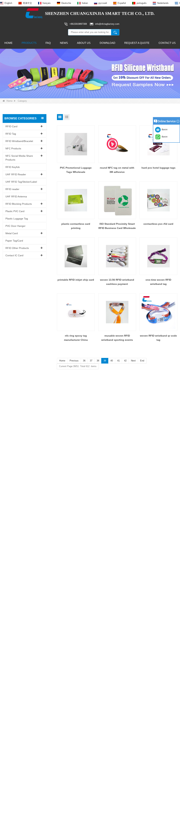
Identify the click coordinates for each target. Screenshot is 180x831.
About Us (84, 42)
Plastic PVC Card (14, 211)
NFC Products (13, 148)
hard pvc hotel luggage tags (158, 167)
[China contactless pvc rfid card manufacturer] (158, 200)
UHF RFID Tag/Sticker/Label (21, 181)
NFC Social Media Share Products (19, 157)
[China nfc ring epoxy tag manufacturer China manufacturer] (76, 312)
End (142, 360)
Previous (74, 360)
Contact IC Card (14, 255)
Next (133, 360)
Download (107, 42)
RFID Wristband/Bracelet (19, 141)
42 (125, 360)
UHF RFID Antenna (16, 196)
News (64, 42)
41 (118, 360)
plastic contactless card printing (75, 225)
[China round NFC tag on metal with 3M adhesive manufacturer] (117, 144)
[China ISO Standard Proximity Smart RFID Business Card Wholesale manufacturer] (117, 200)
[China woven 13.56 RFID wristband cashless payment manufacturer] (117, 256)
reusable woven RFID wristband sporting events (117, 337)
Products (29, 42)
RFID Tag (10, 133)
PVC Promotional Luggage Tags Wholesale (76, 169)
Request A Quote (136, 42)
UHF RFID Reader (15, 174)
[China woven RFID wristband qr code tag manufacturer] (158, 312)
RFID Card (11, 126)
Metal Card (11, 233)
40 (111, 360)
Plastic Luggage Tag (16, 218)
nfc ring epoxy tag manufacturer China (76, 337)
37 (91, 360)
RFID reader (12, 189)
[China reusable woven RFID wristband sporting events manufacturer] (117, 312)
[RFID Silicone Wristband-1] (90, 73)
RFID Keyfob (12, 167)
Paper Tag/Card (14, 240)
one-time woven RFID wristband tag (158, 281)
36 (84, 360)
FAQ (48, 42)
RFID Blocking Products (18, 203)
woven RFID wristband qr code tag (158, 337)
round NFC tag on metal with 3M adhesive (117, 169)
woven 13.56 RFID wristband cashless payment (117, 281)
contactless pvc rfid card (158, 223)
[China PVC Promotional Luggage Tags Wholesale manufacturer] (76, 144)
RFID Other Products (17, 248)
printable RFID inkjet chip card (75, 279)
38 (98, 360)
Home (8, 42)
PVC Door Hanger (15, 226)
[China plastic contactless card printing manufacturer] (76, 200)
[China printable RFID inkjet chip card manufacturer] (76, 256)
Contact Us (167, 42)
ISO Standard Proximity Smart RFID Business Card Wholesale (117, 225)
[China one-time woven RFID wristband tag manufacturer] (158, 256)
